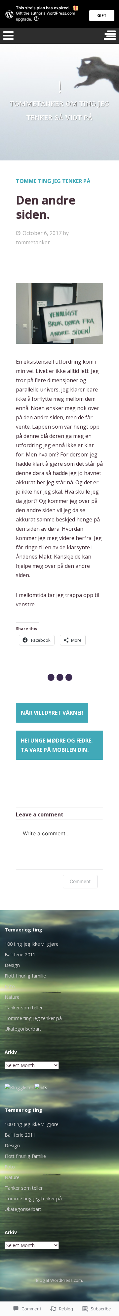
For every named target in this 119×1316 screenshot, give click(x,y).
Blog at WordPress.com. (59, 1280)
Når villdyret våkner (52, 712)
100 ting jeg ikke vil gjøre (32, 944)
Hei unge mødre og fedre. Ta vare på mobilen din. (57, 745)
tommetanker (33, 242)
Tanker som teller (24, 1007)
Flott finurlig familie (25, 976)
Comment (80, 881)
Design (12, 965)
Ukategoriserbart (23, 1029)
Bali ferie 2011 (20, 954)
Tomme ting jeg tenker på (53, 181)
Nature (12, 997)
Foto (10, 986)
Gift (101, 15)
